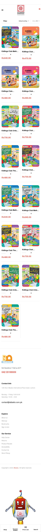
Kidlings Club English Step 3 (28, 171)
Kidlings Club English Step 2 (28, 250)
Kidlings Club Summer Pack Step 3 (30, 92)
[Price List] (26, 527)
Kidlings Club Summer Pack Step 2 (10, 92)
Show (34, 21)
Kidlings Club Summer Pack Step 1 (30, 52)
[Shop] (5, 527)
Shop (5, 530)
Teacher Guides (15, 529)
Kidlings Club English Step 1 (28, 131)
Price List (25, 530)
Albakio (16, 468)
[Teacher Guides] (15, 527)
